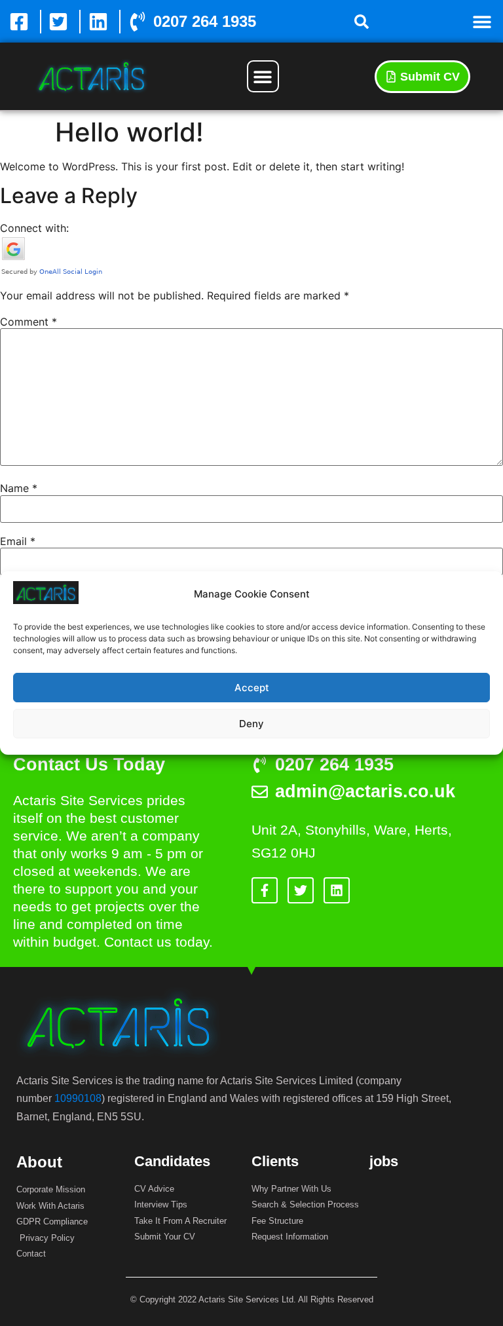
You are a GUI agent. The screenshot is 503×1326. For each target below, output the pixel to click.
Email (17, 541)
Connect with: (34, 228)
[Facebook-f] (265, 890)
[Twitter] (301, 890)
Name (18, 488)
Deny (251, 723)
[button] (361, 22)
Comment (28, 321)
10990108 (78, 1098)
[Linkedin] (337, 890)
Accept (251, 687)
